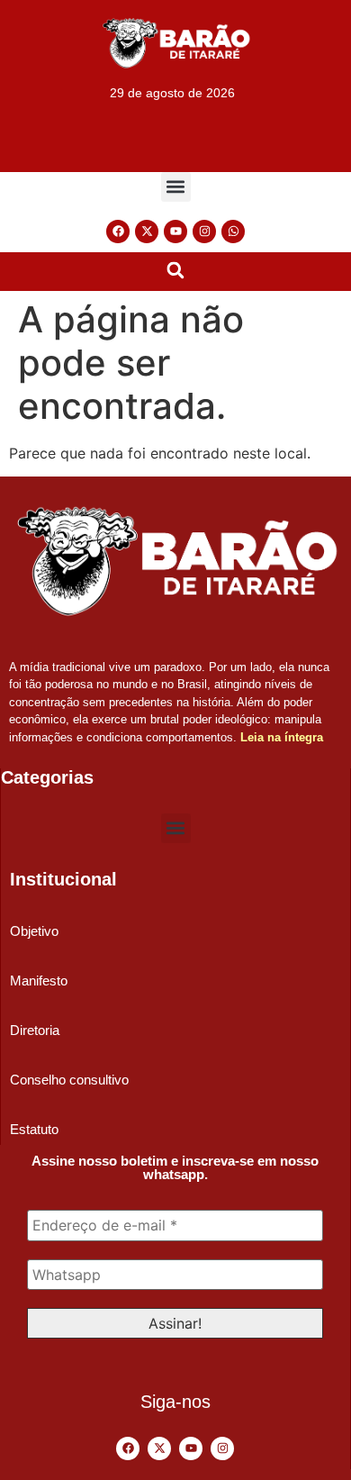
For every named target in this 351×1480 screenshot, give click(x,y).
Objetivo (34, 931)
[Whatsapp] (233, 231)
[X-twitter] (146, 231)
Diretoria (34, 1030)
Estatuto (34, 1129)
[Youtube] (175, 231)
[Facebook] (118, 231)
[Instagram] (204, 231)
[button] (176, 187)
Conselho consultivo (69, 1079)
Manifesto (39, 980)
